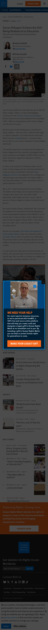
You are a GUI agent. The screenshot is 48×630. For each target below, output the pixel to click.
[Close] (43, 282)
